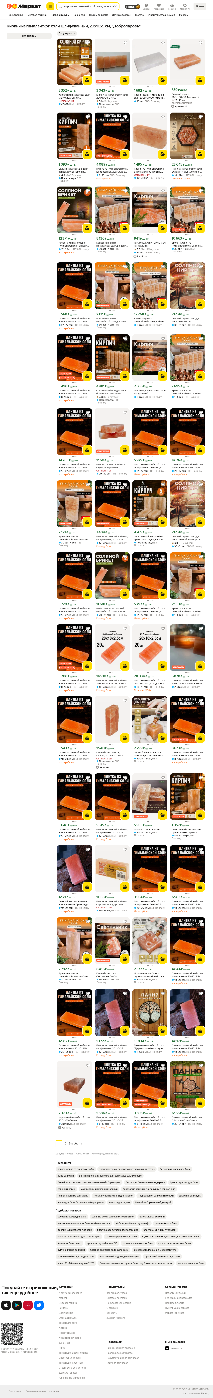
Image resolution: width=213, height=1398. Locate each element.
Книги (62, 1347)
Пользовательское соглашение (43, 1391)
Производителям (174, 1303)
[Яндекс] (205, 1393)
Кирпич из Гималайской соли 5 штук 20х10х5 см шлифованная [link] (74, 96)
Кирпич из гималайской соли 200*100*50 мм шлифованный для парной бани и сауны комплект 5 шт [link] (112, 96)
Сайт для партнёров (117, 1363)
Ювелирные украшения (72, 1377)
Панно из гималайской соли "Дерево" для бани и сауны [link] (149, 1047)
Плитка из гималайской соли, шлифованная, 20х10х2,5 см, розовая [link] (112, 170)
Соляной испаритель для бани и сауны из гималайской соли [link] (150, 754)
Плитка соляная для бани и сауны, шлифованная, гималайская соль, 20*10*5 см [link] (110, 466)
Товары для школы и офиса (73, 1352)
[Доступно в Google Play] (17, 1309)
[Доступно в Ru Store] (39, 1309)
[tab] (16, 15)
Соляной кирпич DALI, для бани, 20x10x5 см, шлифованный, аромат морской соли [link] (186, 320)
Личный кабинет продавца (120, 1348)
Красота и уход (67, 1332)
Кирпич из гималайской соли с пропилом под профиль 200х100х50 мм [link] (149, 170)
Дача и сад (64, 1342)
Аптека (63, 1328)
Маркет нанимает (174, 1313)
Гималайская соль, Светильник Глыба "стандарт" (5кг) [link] (106, 975)
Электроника (66, 1313)
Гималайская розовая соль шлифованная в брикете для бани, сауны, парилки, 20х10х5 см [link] (74, 903)
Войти (200, 6)
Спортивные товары (70, 1357)
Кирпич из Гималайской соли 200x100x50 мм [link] (74, 1119)
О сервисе (112, 1308)
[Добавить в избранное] (87, 43)
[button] (67, 33)
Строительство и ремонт (72, 1367)
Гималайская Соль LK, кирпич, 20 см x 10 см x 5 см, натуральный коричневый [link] (111, 754)
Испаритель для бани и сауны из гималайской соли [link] (149, 975)
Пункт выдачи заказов (177, 1308)
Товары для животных (71, 1362)
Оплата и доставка (116, 1298)
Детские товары (68, 1372)
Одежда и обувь (68, 1318)
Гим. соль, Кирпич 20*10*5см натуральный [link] (150, 244)
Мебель (63, 1298)
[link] (76, 1169)
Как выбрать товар (116, 1293)
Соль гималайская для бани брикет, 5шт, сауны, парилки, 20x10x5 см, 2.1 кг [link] (149, 538)
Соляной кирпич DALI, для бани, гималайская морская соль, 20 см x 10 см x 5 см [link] (186, 538)
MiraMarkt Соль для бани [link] (147, 829)
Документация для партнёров (122, 1358)
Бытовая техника (68, 1303)
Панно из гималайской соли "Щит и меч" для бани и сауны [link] (187, 1119)
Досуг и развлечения (70, 1293)
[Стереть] (115, 6)
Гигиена (63, 1308)
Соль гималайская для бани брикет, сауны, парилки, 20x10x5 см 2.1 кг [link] (186, 831)
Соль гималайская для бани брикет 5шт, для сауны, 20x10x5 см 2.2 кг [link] (111, 392)
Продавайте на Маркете (119, 1353)
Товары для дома (68, 1323)
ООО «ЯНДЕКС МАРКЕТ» (195, 1389)
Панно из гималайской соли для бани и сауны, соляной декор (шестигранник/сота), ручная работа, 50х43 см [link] (187, 170)
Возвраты (111, 1313)
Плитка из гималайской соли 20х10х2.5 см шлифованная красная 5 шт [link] (187, 682)
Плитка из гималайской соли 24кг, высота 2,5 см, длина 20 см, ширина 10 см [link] (112, 682)
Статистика (15, 1391)
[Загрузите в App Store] (6, 1309)
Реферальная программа (178, 1298)
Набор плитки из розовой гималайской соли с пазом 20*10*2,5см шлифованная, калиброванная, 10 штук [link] (73, 244)
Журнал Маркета (115, 1318)
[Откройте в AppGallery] (28, 1309)
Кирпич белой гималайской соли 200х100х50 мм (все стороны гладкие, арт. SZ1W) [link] (149, 96)
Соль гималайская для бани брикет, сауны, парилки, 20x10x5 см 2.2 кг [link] (73, 170)
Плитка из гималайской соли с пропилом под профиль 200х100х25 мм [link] (111, 903)
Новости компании (175, 1293)
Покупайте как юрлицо (118, 1303)
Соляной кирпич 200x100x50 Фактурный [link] (185, 95)
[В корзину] (87, 80)
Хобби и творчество (70, 1337)
